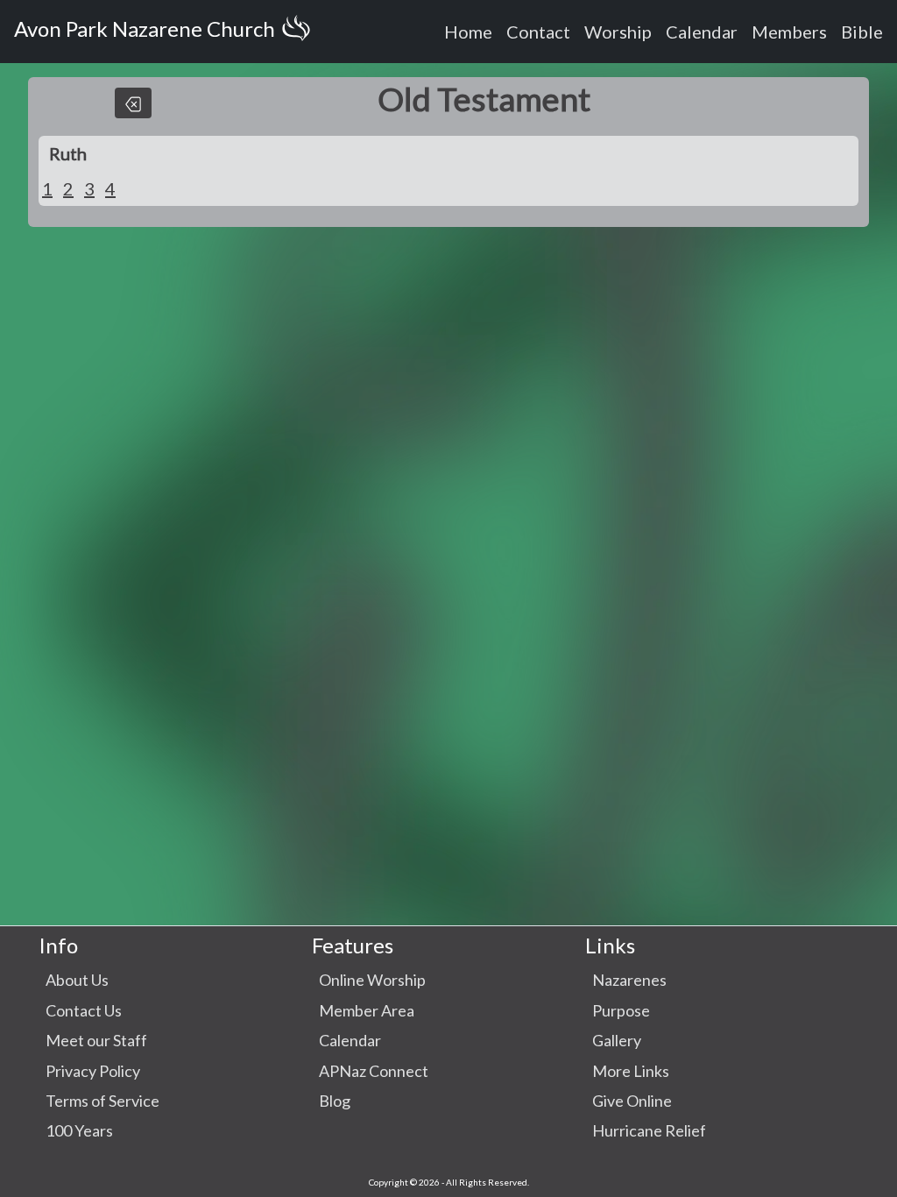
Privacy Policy (93, 1070)
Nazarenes (629, 979)
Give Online (632, 1100)
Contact (538, 31)
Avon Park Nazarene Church (144, 28)
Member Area (366, 1010)
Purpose (621, 1010)
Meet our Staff (96, 1040)
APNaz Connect (373, 1070)
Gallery (616, 1040)
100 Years (79, 1130)
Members (789, 31)
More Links (630, 1070)
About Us (77, 979)
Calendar (702, 31)
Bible (862, 31)
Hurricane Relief (649, 1130)
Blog (334, 1100)
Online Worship (372, 979)
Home (468, 31)
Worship (618, 31)
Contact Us (84, 1010)
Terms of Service (102, 1100)
